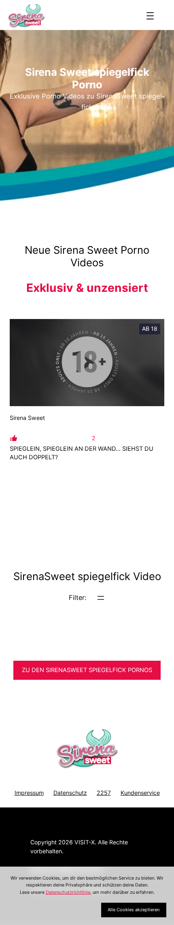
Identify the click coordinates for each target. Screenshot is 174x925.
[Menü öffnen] (150, 16)
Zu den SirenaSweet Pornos (87, 670)
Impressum (29, 792)
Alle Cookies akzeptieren (133, 909)
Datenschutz (70, 792)
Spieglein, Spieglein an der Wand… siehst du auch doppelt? (81, 452)
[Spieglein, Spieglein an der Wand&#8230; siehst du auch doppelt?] (87, 362)
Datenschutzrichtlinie (68, 892)
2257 (104, 792)
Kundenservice (140, 792)
